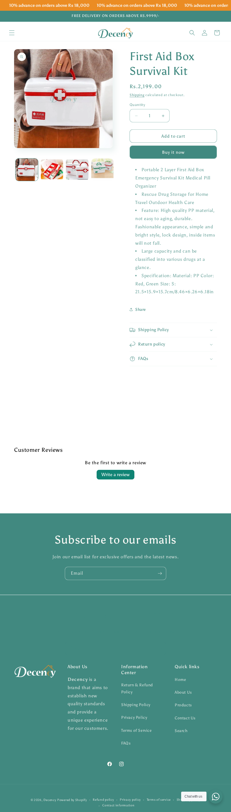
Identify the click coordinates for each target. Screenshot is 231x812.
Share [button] (140, 309)
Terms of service (159, 800)
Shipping (137, 95)
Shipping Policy (135, 704)
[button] (12, 33)
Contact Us (185, 718)
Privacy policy (130, 800)
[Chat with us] (215, 796)
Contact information (118, 805)
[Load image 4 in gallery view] (102, 170)
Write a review (115, 474)
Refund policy (103, 800)
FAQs (125, 743)
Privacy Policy (134, 717)
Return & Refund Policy (137, 688)
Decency (49, 800)
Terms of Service (136, 730)
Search (181, 730)
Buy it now (173, 152)
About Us (183, 692)
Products (183, 705)
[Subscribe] (160, 573)
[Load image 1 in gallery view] (26, 170)
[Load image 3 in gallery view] (77, 170)
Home (180, 679)
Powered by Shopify (72, 800)
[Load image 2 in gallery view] (52, 170)
